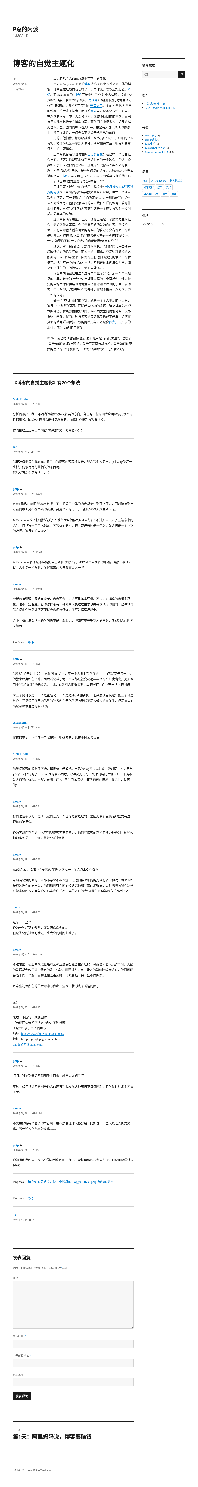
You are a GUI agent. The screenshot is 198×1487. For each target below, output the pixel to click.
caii (15, 446)
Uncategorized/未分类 (157, 151)
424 (15, 1214)
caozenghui (20, 722)
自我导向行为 (151, 194)
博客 (87, 84)
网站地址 (18, 1374)
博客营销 (148, 187)
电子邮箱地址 (22, 1355)
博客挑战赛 (176, 180)
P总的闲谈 (25, 29)
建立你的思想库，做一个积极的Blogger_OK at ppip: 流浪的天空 (71, 1182)
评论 (17, 1277)
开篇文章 (96, 105)
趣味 (173, 194)
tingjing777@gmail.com (27, 1044)
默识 (31, 642)
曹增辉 (93, 100)
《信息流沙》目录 (155, 103)
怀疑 (93, 111)
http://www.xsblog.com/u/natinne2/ (42, 1033)
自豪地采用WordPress (39, 1470)
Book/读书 (151, 139)
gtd (145, 180)
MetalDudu (20, 399)
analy (16, 907)
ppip (15, 78)
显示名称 (19, 1336)
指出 (66, 176)
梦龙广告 (115, 322)
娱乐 (159, 187)
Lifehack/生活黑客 (155, 147)
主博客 (77, 95)
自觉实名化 (95, 154)
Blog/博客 (18, 89)
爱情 (168, 187)
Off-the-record (158, 180)
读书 (164, 194)
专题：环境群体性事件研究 (160, 107)
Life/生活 (150, 143)
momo (17, 584)
